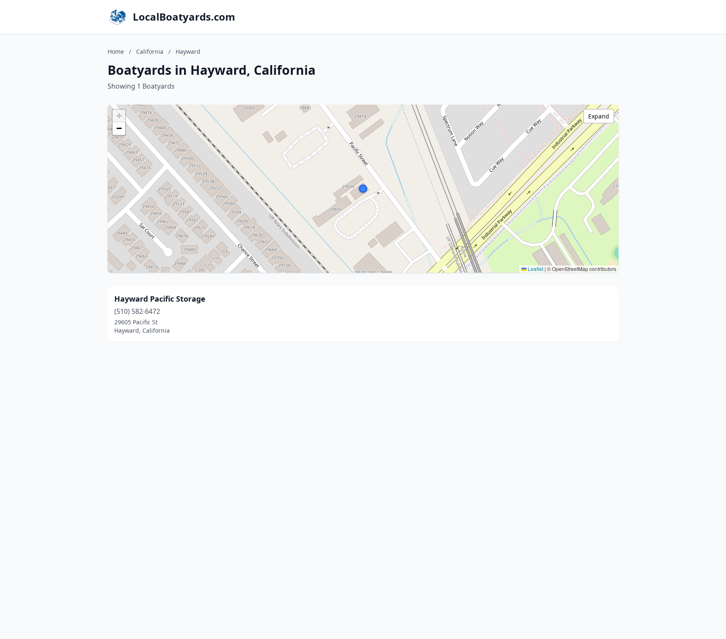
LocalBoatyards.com (184, 17)
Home (116, 51)
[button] (363, 188)
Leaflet (534, 268)
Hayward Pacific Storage (159, 299)
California (149, 51)
